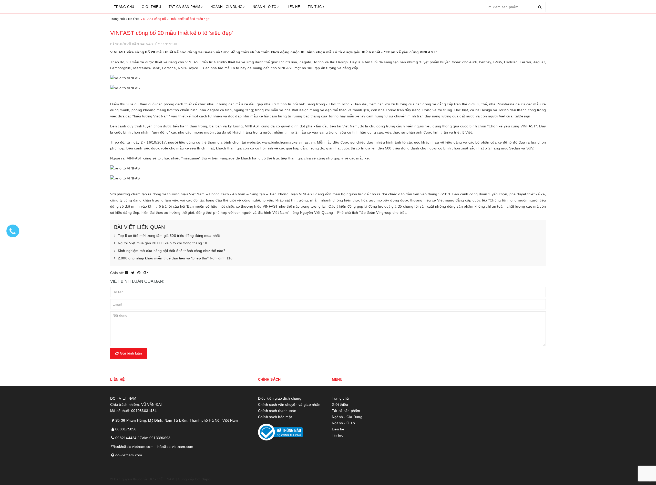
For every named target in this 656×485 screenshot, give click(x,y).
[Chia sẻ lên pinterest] (139, 273)
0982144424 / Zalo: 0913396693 (142, 438)
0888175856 (126, 429)
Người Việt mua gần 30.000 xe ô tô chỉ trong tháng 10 (162, 243)
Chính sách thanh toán (277, 411)
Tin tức (315, 7)
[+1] (146, 273)
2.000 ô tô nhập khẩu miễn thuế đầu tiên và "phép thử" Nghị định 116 (175, 258)
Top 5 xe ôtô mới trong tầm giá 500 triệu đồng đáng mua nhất (169, 236)
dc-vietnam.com (128, 455)
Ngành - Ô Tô (265, 7)
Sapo (206, 479)
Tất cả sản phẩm (185, 7)
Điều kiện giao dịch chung (279, 398)
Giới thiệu (151, 7)
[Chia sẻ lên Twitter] (133, 273)
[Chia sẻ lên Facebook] (127, 273)
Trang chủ (124, 7)
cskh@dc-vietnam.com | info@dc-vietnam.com (154, 446)
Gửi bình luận (130, 353)
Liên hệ (293, 7)
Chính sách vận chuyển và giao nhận (289, 404)
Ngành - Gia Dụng (226, 7)
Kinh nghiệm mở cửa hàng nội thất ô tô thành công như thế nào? (171, 251)
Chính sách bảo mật (275, 417)
